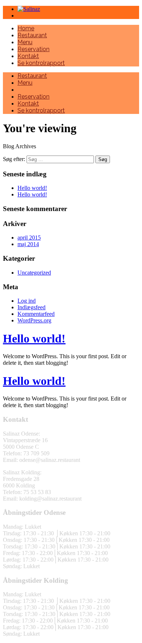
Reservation (33, 49)
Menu (24, 42)
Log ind (26, 301)
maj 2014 (28, 244)
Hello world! (32, 188)
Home (25, 28)
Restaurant (32, 35)
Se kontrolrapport (41, 63)
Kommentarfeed (36, 314)
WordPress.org (34, 320)
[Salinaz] (28, 9)
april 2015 (29, 237)
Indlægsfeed (31, 307)
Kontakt (28, 56)
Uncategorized (34, 272)
